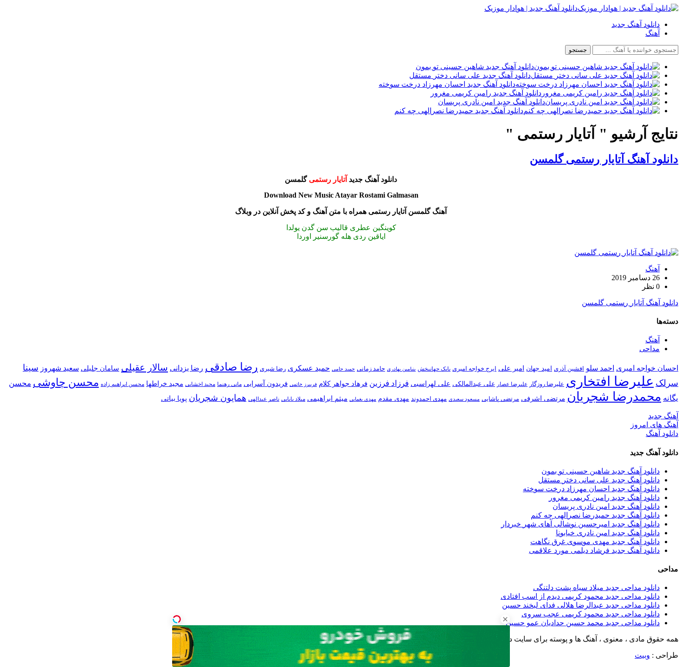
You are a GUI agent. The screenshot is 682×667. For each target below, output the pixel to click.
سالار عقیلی (144, 367)
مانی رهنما (229, 384)
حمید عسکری (309, 368)
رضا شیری (273, 368)
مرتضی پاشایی (500, 398)
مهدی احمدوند (429, 398)
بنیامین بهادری (401, 369)
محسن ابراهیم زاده (122, 384)
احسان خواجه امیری (647, 368)
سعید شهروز (59, 368)
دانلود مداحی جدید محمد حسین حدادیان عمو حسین (583, 623)
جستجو (578, 49)
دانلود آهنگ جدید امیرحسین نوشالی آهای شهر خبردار (580, 524)
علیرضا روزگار (546, 383)
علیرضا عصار (512, 384)
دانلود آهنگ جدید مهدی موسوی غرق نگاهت (595, 541)
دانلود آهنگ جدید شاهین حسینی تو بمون (600, 471)
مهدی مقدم (393, 398)
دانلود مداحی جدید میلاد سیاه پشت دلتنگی (596, 587)
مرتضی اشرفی (543, 398)
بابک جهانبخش (434, 369)
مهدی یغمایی (362, 399)
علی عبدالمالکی (473, 383)
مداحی (649, 349)
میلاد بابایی (293, 399)
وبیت (642, 655)
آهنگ (652, 33)
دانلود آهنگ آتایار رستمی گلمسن (604, 159)
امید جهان (539, 368)
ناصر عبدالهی (263, 399)
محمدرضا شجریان (614, 397)
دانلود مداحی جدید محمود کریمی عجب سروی (590, 614)
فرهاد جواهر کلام (343, 383)
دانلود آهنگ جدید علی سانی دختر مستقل (599, 480)
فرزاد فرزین (389, 383)
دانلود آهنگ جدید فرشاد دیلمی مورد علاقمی (594, 550)
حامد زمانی (371, 369)
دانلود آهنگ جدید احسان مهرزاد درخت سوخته (591, 489)
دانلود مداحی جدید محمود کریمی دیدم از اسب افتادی (580, 596)
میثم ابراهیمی (327, 398)
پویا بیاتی (174, 398)
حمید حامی (343, 369)
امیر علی (511, 368)
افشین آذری (569, 368)
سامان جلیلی (100, 368)
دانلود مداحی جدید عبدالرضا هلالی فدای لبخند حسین (581, 605)
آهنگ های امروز (654, 425)
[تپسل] (176, 619)
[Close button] (505, 619)
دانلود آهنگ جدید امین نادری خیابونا (608, 533)
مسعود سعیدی (464, 399)
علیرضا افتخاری (610, 381)
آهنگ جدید (663, 416)
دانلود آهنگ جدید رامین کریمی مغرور (604, 497)
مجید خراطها (164, 383)
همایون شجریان (217, 398)
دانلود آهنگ (662, 433)
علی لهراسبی (430, 383)
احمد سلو (600, 368)
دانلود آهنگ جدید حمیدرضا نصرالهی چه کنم (595, 515)
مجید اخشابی (200, 384)
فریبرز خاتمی (303, 384)
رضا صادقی (231, 367)
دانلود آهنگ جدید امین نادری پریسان (606, 506)
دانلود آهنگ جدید (635, 24)
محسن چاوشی (66, 382)
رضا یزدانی (186, 368)
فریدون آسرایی (266, 383)
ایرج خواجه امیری (474, 368)
